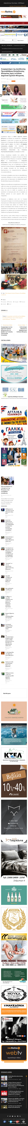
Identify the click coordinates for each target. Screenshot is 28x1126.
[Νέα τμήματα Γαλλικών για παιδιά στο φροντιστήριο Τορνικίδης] (14, 436)
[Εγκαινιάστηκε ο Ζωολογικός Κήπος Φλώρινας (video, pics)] (2, 537)
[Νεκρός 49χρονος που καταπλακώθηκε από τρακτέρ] (2, 614)
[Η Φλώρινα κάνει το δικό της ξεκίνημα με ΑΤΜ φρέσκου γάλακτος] (2, 673)
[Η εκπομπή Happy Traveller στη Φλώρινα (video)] (2, 625)
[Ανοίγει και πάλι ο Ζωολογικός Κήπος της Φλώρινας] (2, 662)
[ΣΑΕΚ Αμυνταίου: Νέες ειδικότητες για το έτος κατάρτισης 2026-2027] (14, 457)
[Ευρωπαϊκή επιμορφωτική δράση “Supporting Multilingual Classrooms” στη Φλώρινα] (14, 394)
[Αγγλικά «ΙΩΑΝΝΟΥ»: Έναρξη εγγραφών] (14, 415)
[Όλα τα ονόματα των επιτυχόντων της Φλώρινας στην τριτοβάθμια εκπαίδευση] (7, 481)
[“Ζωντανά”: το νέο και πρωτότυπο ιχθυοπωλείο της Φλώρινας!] (2, 564)
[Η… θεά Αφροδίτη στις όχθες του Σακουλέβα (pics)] (2, 653)
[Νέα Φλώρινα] (8, 12)
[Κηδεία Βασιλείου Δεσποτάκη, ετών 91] (4, 1078)
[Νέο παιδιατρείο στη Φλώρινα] (2, 589)
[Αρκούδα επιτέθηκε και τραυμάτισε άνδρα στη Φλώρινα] (2, 576)
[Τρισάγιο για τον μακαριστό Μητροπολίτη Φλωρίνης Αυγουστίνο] (4, 1107)
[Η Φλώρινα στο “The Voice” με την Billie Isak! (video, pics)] (2, 510)
